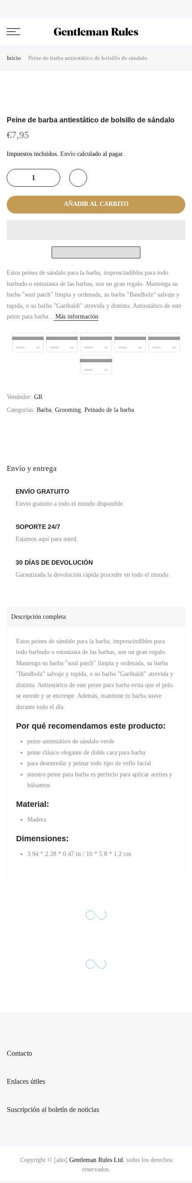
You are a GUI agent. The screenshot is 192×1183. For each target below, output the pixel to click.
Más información (76, 316)
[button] (96, 230)
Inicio (14, 58)
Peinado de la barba (109, 410)
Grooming (68, 410)
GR (38, 397)
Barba (44, 410)
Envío (67, 154)
